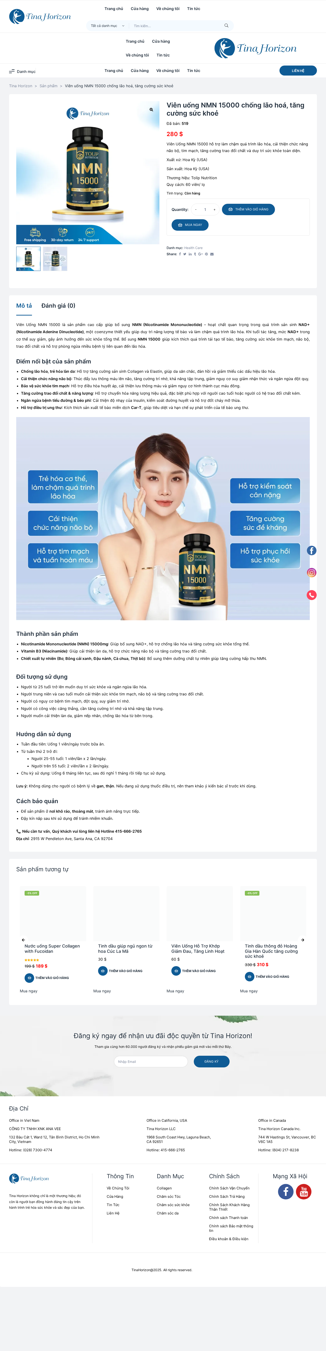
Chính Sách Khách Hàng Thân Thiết (229, 1207)
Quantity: (180, 209)
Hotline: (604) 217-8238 (278, 1150)
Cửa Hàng (115, 1196)
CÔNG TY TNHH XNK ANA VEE (35, 1129)
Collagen (164, 1188)
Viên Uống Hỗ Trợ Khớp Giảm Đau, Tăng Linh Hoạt (198, 948)
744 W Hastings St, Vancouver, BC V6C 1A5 (287, 1139)
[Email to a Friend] (212, 254)
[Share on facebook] (180, 254)
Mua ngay (193, 225)
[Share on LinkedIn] (190, 254)
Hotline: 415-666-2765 (166, 1150)
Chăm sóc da (168, 1213)
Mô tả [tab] (24, 305)
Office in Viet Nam (24, 1120)
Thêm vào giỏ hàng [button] (52, 978)
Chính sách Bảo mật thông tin (231, 1228)
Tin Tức (113, 1205)
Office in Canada (272, 1120)
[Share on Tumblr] (195, 254)
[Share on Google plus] (200, 254)
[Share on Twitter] (185, 254)
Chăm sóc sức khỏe (173, 1205)
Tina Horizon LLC (161, 1129)
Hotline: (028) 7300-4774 (30, 1150)
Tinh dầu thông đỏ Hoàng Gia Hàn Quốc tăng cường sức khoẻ (271, 951)
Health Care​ (193, 248)
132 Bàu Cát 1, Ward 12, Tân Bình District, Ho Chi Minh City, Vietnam (54, 1139)
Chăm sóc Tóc (169, 1196)
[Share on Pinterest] (206, 254)
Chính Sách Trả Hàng (227, 1196)
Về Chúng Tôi (118, 1188)
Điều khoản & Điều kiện (228, 1239)
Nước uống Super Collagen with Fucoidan (52, 948)
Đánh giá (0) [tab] (58, 305)
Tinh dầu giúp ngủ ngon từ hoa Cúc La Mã (125, 948)
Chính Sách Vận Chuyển (229, 1188)
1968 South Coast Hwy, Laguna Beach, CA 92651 (179, 1139)
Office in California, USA (167, 1120)
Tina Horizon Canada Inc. (279, 1129)
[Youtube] (303, 1191)
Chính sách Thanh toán (228, 1217)
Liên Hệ (113, 1213)
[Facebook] (286, 1191)
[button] (298, 71)
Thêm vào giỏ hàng (251, 209)
